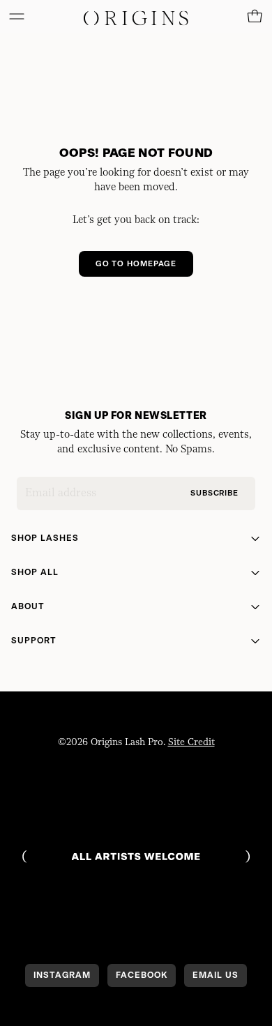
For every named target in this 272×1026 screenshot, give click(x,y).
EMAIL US (215, 975)
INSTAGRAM (62, 975)
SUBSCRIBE (214, 493)
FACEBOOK (141, 975)
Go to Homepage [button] (136, 263)
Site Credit (191, 742)
